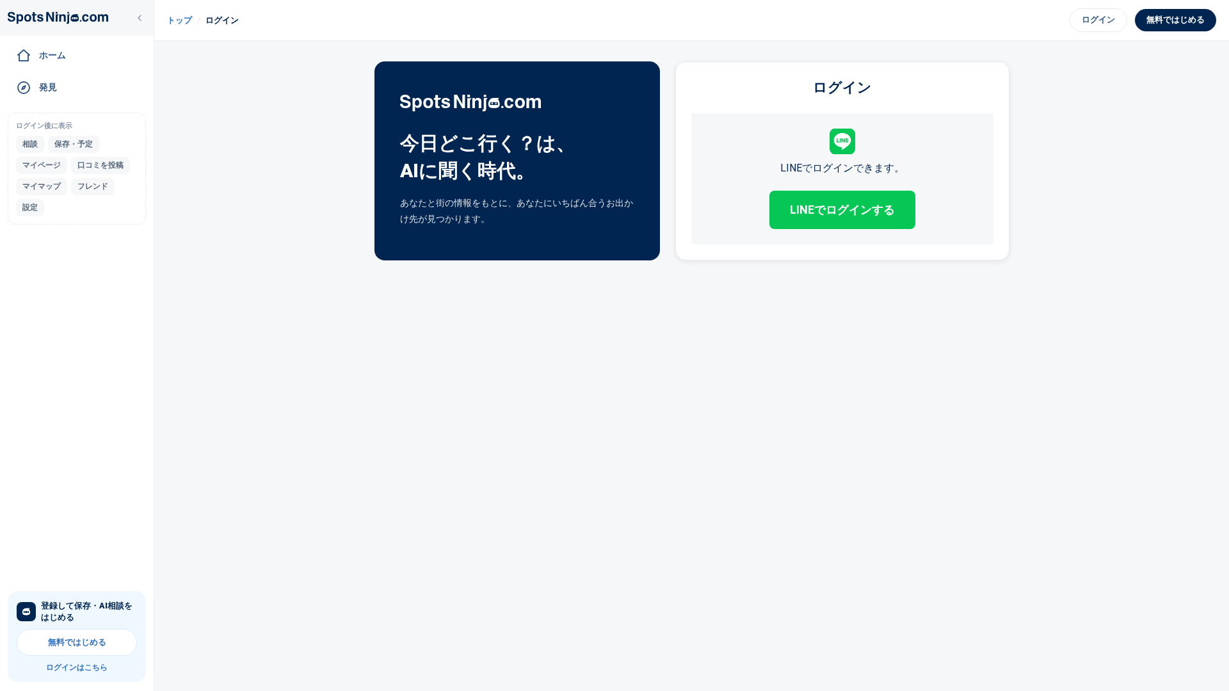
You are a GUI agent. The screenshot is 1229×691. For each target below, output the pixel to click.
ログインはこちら (77, 667)
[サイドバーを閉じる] (140, 18)
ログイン (1098, 19)
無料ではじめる (77, 642)
